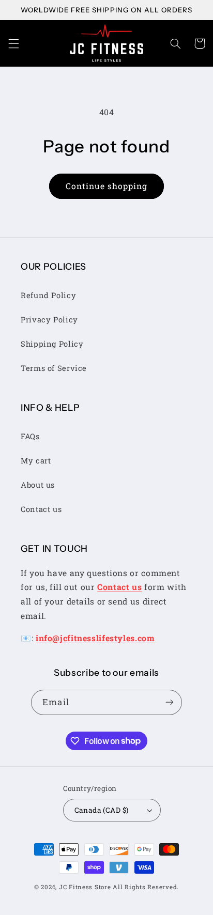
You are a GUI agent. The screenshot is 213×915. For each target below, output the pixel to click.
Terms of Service (54, 368)
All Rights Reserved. (146, 887)
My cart (36, 461)
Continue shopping (107, 185)
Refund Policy (48, 295)
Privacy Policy (49, 319)
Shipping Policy (52, 344)
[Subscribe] (169, 702)
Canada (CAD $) (101, 810)
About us (38, 485)
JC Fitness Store (85, 887)
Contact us (41, 509)
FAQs (30, 436)
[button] (13, 43)
